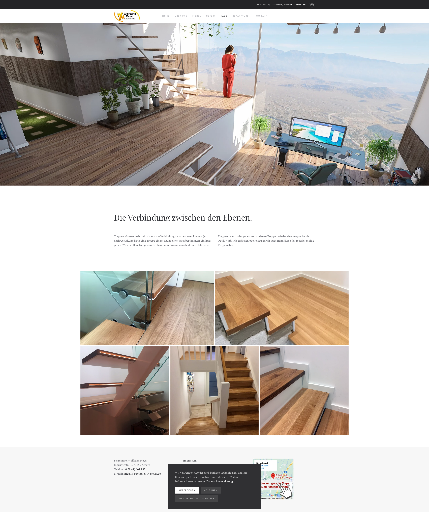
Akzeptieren (187, 490)
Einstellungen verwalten (197, 498)
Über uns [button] (181, 16)
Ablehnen (211, 490)
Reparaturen (241, 16)
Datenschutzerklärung (219, 481)
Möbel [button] (196, 16)
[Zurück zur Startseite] (127, 16)
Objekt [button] (211, 16)
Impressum (190, 460)
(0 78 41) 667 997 (298, 4)
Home (166, 16)
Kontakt (261, 16)
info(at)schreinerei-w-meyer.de (142, 473)
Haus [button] (224, 16)
